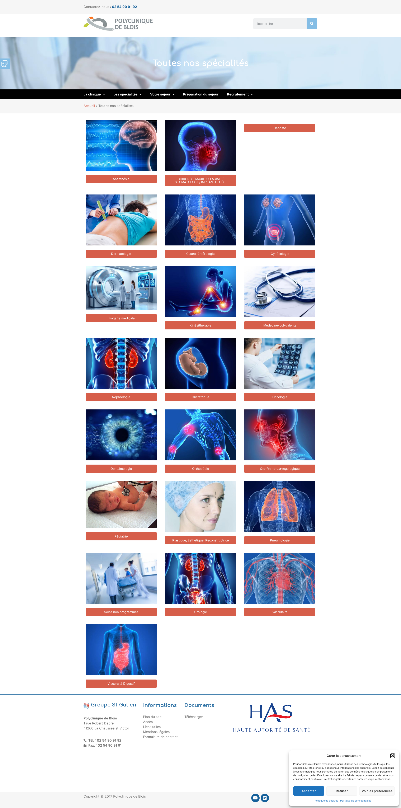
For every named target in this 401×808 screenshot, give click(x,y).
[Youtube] (255, 798)
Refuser (342, 791)
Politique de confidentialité (355, 800)
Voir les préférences (377, 791)
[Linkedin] (265, 798)
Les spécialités (125, 94)
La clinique (92, 94)
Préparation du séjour (201, 94)
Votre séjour (160, 94)
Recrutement (238, 94)
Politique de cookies (326, 800)
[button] (393, 756)
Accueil (89, 106)
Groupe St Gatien (113, 705)
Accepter (309, 791)
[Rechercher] (312, 23)
